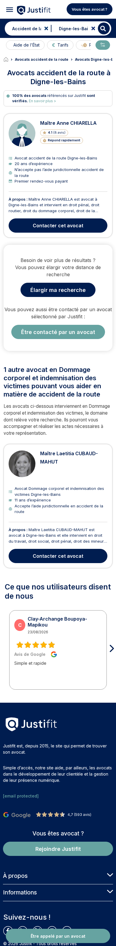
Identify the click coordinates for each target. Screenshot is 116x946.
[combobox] (26, 28)
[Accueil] (9, 59)
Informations (20, 892)
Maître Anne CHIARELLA (68, 123)
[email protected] (21, 795)
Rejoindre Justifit (58, 849)
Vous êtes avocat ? (89, 9)
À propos (15, 875)
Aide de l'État (26, 44)
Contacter (58, 225)
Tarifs (62, 44)
